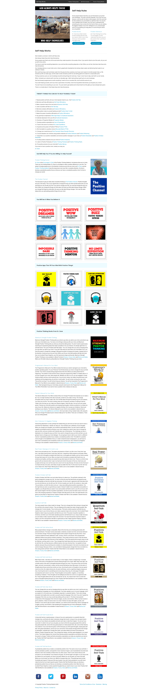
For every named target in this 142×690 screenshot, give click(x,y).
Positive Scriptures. (65, 139)
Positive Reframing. (84, 133)
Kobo (74, 357)
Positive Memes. (62, 144)
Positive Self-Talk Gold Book (43, 557)
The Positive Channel (41, 179)
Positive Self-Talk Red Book (43, 646)
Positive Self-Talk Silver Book (43, 587)
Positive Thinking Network (98, 1)
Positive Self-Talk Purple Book (44, 615)
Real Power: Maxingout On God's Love (46, 449)
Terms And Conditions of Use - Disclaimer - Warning (93, 684)
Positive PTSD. (63, 127)
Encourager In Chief (48, 162)
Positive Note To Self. (66, 111)
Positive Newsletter (86, 136)
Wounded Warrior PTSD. (62, 129)
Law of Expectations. (59, 122)
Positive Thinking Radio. (76, 142)
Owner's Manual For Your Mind (44, 393)
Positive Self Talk (76, 100)
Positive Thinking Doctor (42, 160)
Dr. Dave (37, 148)
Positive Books (76, 31)
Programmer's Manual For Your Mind (46, 365)
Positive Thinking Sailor (74, 1)
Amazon (66, 357)
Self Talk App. (54, 106)
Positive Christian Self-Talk (43, 475)
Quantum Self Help (63, 104)
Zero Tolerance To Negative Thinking (46, 421)
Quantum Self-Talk (40, 503)
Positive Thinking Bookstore (79, 43)
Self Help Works (40, 2)
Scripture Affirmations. (60, 109)
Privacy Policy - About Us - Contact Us (45, 687)
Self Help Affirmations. (60, 102)
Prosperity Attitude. (59, 120)
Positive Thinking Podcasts (60, 142)
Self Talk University (85, 1)
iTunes (70, 357)
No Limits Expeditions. (59, 124)
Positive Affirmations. (64, 113)
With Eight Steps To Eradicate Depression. (62, 115)
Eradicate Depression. (62, 118)
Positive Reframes (72, 133)
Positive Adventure (96, 31)
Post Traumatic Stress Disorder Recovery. (63, 131)
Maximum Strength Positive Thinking (46, 337)
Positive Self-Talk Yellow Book (44, 527)
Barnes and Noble (83, 357)
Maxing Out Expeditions (96, 43)
